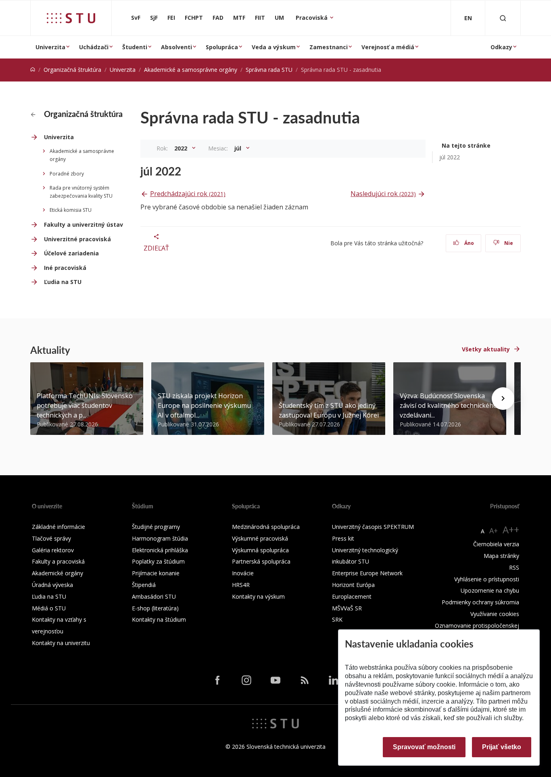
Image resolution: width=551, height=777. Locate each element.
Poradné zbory (67, 173)
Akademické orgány (57, 573)
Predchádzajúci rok (187, 193)
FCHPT (194, 17)
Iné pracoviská (65, 268)
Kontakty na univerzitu (61, 643)
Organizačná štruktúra (72, 69)
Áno (468, 243)
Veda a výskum (274, 47)
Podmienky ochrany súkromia (480, 602)
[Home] (32, 69)
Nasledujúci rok (383, 193)
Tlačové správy (51, 538)
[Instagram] (246, 680)
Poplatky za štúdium (158, 561)
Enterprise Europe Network (367, 573)
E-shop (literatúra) (155, 608)
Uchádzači (94, 47)
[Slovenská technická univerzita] (71, 18)
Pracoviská (312, 17)
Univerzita (50, 47)
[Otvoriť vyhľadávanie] (503, 18)
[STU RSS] (304, 680)
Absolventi (176, 47)
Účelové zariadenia (71, 253)
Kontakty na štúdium (159, 619)
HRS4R (241, 585)
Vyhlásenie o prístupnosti (486, 579)
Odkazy (501, 47)
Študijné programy (156, 527)
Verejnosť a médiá (387, 47)
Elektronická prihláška (160, 550)
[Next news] (503, 398)
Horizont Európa (353, 585)
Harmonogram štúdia (160, 538)
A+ (493, 530)
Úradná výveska (52, 585)
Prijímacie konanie (155, 573)
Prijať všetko (501, 747)
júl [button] (238, 148)
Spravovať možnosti (424, 747)
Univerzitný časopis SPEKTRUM (373, 527)
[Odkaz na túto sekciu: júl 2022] (185, 171)
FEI (171, 17)
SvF (135, 17)
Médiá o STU (49, 608)
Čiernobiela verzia (496, 544)
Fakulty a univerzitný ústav (83, 224)
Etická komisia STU (71, 210)
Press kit (343, 538)
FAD (218, 17)
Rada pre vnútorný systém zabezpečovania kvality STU (81, 191)
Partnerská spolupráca (261, 561)
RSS (514, 567)
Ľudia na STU (62, 282)
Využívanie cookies (494, 614)
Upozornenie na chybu (490, 590)
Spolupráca (222, 47)
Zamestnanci (328, 47)
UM (279, 17)
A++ (511, 529)
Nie (508, 243)
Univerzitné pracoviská (77, 239)
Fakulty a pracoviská (58, 561)
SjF (154, 17)
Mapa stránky (501, 556)
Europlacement (352, 596)
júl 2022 (449, 157)
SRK (337, 619)
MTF (239, 17)
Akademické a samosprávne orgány (190, 69)
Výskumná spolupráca (260, 550)
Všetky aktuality (486, 349)
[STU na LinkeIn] (333, 680)
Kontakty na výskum (258, 596)
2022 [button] (181, 148)
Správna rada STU (269, 69)
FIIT (260, 17)
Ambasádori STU (154, 596)
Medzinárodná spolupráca (266, 527)
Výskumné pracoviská (260, 538)
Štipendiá (144, 585)
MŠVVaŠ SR (347, 608)
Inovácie (243, 573)
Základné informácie (58, 527)
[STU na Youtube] (275, 680)
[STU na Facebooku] (217, 680)
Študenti (134, 47)
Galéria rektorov (53, 550)
